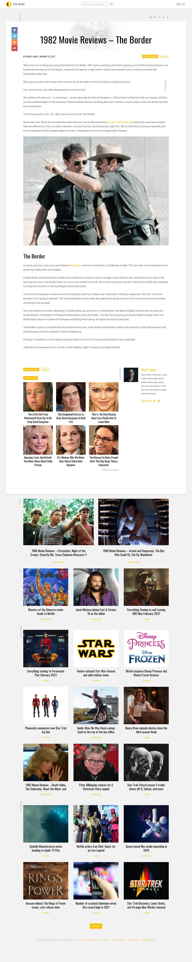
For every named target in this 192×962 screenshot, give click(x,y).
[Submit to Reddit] (15, 42)
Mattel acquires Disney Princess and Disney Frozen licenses (146, 673)
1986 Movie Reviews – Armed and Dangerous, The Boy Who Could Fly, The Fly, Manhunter (133, 553)
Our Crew (82, 939)
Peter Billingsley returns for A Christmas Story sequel (96, 787)
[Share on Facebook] (15, 30)
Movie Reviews (150, 56)
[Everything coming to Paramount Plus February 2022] (45, 648)
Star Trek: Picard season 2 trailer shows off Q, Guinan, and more (146, 787)
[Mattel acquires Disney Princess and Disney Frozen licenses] (146, 648)
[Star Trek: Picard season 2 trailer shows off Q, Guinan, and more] (146, 762)
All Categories (148, 939)
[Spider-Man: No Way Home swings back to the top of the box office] (96, 705)
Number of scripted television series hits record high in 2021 (96, 905)
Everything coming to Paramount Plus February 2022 (45, 673)
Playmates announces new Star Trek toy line (45, 730)
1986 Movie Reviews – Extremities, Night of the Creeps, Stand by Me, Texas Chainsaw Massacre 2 (58, 553)
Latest (96, 926)
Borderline (75, 265)
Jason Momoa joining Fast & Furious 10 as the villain (96, 611)
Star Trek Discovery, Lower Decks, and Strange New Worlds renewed (146, 905)
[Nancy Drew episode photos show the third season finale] (146, 705)
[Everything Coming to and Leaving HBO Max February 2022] (146, 587)
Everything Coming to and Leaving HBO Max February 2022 (146, 611)
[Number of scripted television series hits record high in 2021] (96, 881)
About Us (93, 939)
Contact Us (105, 939)
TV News (146, 619)
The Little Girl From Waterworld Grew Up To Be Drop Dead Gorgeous (38, 418)
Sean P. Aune (148, 369)
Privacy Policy (119, 939)
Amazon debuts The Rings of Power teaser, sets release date (46, 905)
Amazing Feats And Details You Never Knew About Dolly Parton (38, 461)
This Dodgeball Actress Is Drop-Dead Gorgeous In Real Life (70, 418)
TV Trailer (132, 748)
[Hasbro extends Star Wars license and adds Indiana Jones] (96, 648)
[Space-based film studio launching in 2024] (146, 824)
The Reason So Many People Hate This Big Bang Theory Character (103, 461)
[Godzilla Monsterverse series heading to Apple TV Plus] (45, 824)
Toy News (96, 681)
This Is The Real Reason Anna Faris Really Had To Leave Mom (103, 418)
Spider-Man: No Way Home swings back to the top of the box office (96, 730)
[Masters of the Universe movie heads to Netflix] (45, 587)
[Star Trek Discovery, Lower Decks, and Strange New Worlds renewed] (146, 881)
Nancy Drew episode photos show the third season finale (146, 730)
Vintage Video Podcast (119, 122)
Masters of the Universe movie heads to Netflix (45, 611)
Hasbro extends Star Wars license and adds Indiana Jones (96, 673)
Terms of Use (133, 939)
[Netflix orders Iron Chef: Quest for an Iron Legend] (96, 824)
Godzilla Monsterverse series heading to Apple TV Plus (46, 848)
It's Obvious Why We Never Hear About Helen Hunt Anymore (70, 461)
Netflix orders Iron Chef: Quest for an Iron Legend (96, 848)
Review (164, 56)
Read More (146, 401)
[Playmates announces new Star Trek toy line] (45, 705)
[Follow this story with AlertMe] (15, 48)
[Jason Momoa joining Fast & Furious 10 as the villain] (96, 587)
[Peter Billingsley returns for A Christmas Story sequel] (96, 762)
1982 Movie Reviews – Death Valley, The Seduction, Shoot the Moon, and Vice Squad (45, 789)
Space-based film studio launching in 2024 (146, 848)
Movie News (46, 619)
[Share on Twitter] (15, 36)
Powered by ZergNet (110, 470)
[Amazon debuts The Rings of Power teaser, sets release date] (45, 881)
